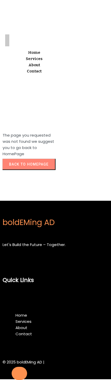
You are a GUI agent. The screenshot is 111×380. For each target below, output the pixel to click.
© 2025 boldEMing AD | (23, 362)
